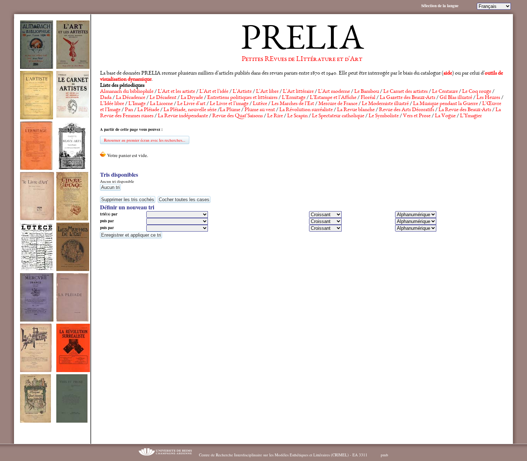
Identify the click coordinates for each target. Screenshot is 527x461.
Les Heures (488, 98)
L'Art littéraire (298, 92)
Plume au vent (259, 110)
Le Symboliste (384, 116)
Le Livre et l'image (229, 104)
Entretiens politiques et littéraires (242, 98)
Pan (129, 110)
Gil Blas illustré (456, 98)
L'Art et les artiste (176, 92)
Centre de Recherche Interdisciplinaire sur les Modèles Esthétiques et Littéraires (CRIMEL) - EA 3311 (283, 454)
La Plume (230, 110)
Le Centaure (445, 92)
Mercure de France (337, 104)
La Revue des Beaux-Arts (464, 110)
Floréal (368, 98)
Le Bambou (366, 92)
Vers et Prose (417, 116)
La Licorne (161, 104)
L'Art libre (267, 92)
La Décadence (130, 98)
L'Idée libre (112, 104)
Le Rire (275, 116)
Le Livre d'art (191, 104)
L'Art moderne (334, 92)
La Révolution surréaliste (306, 110)
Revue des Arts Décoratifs (406, 110)
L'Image (137, 104)
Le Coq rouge (476, 92)
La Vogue (445, 116)
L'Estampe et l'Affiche (333, 98)
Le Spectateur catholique (338, 116)
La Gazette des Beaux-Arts (407, 98)
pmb (384, 454)
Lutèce (260, 104)
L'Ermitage (293, 98)
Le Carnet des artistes (405, 92)
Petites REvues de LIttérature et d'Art (302, 59)
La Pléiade (148, 110)
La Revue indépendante (183, 116)
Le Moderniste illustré (385, 104)
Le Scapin (297, 116)
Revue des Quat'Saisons (237, 116)
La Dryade (192, 98)
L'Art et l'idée (213, 92)
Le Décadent (162, 98)
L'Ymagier (471, 116)
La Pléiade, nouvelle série (190, 110)
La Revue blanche (356, 110)
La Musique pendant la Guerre (445, 104)
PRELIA (302, 41)
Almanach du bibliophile (126, 92)
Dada (105, 98)
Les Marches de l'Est (292, 104)
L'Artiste (242, 92)
